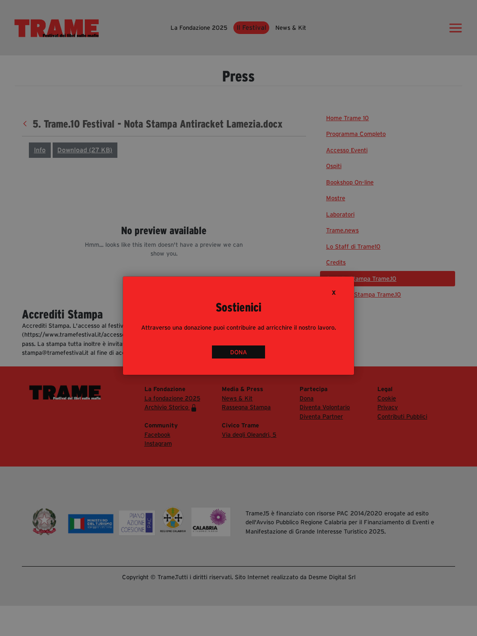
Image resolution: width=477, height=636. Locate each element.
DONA (238, 351)
